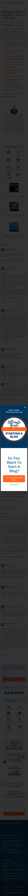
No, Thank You (14, 484)
